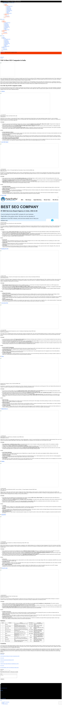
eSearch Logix (5, 568)
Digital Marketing (5, 703)
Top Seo (3, 52)
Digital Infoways (4, 408)
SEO (3, 702)
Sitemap (1, 690)
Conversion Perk (4, 302)
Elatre (2, 356)
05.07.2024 (2, 654)
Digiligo (2, 461)
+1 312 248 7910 (3, 698)
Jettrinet (3, 91)
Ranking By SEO (4, 248)
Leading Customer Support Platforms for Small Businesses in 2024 (9, 663)
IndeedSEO (3, 514)
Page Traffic (3, 195)
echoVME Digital (4, 141)
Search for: (2, 669)
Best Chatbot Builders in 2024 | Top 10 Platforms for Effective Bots (9, 667)
